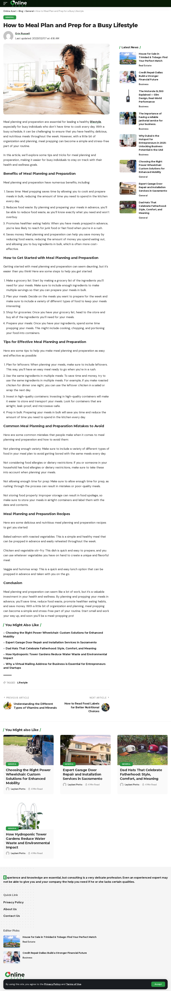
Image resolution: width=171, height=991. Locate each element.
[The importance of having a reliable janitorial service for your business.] (128, 118)
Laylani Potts (18, 789)
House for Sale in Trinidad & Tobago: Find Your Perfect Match (153, 57)
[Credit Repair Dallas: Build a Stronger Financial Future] (128, 77)
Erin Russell (22, 33)
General (9, 17)
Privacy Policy (52, 984)
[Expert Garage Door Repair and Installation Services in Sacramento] (128, 188)
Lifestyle (22, 682)
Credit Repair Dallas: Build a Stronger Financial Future (151, 76)
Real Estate (145, 65)
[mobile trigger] (6, 3)
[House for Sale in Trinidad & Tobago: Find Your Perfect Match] (128, 58)
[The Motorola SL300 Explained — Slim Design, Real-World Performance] (128, 96)
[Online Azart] (19, 3)
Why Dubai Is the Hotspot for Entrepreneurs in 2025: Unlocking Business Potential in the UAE (152, 142)
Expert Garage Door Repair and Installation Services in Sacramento (51, 642)
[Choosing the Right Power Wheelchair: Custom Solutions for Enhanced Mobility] (128, 166)
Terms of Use (73, 984)
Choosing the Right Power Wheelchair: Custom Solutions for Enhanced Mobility (28, 776)
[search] (165, 3)
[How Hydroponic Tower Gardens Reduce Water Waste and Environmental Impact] (28, 814)
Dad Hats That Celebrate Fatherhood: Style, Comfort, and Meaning (51, 648)
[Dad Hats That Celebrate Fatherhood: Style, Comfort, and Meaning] (128, 207)
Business (143, 84)
